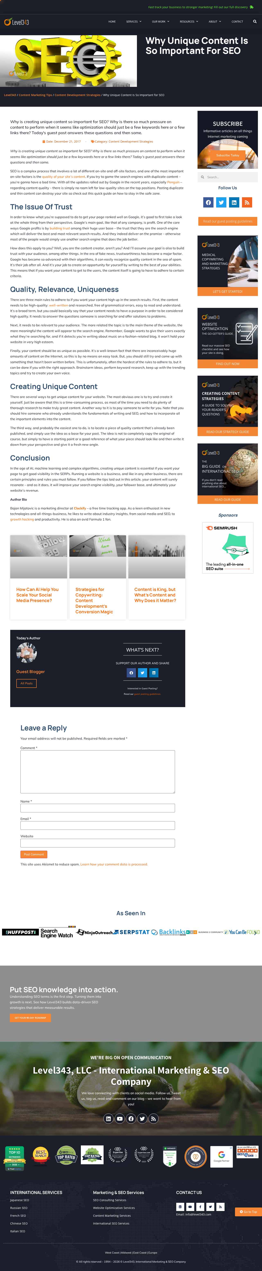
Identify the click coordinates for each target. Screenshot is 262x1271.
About (213, 21)
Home (112, 21)
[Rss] (247, 202)
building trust (60, 228)
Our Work (158, 21)
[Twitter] (221, 202)
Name (26, 801)
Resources (187, 21)
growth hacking (22, 519)
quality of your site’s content (63, 177)
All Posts (26, 683)
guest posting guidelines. (147, 694)
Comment (28, 747)
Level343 (10, 95)
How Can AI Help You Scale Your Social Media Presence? (37, 594)
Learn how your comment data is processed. (114, 864)
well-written (58, 305)
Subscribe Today (227, 155)
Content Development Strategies (78, 95)
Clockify (80, 508)
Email (25, 818)
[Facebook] (208, 202)
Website (26, 836)
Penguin (173, 182)
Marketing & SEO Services (118, 1192)
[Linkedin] (234, 202)
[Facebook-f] (200, 1207)
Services (132, 21)
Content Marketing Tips (35, 95)
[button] (255, 21)
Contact (237, 21)
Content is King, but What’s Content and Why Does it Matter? (155, 594)
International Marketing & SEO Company (161, 1261)
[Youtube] (120, 1118)
